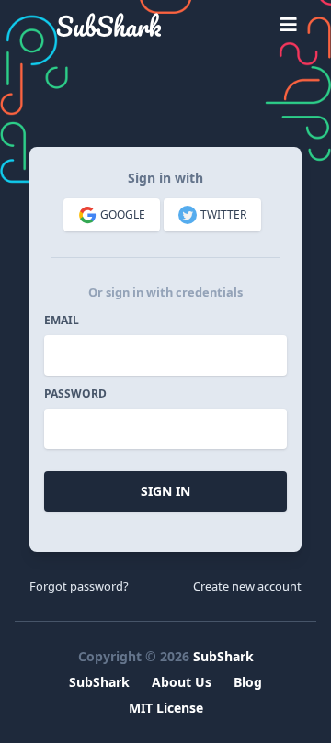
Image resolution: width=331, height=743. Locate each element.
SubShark (223, 656)
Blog (248, 682)
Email (61, 320)
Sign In (165, 491)
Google (122, 214)
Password (75, 394)
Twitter (223, 214)
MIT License (166, 707)
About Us (181, 682)
